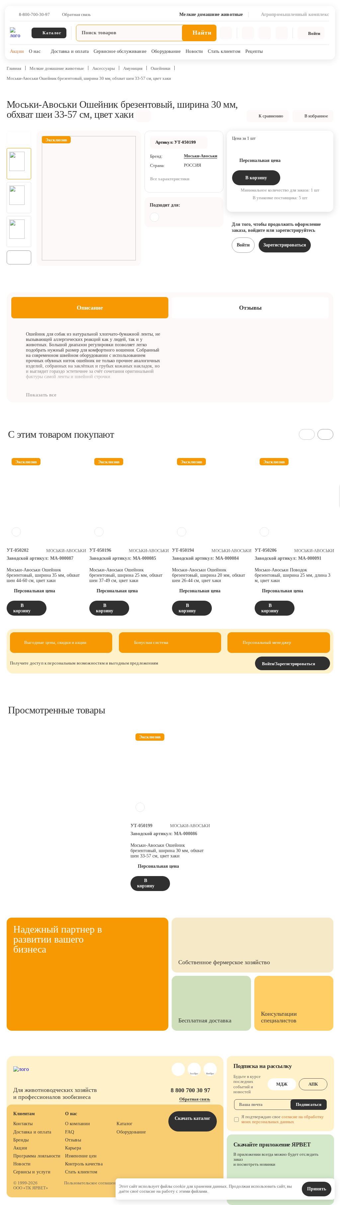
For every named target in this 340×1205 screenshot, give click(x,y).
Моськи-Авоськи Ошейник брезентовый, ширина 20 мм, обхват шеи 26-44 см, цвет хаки (208, 575)
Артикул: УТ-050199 (175, 142)
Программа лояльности (37, 1155)
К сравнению (271, 115)
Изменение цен (81, 1155)
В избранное (316, 115)
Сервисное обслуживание (120, 51)
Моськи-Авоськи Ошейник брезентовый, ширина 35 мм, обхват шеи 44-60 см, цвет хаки (43, 575)
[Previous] (19, 138)
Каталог (124, 1123)
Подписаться (308, 1104)
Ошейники (160, 68)
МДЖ (282, 1084)
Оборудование (166, 51)
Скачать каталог (192, 1118)
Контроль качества (84, 1163)
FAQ (69, 1132)
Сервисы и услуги (31, 1171)
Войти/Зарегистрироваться (288, 663)
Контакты (23, 1123)
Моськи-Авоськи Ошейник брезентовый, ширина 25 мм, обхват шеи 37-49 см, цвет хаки (125, 575)
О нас (35, 51)
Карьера (73, 1147)
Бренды (21, 1139)
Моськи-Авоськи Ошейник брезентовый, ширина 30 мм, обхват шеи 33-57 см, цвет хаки (167, 850)
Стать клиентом (224, 51)
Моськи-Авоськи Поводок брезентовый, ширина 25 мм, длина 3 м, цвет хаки (292, 575)
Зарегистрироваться (284, 244)
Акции (17, 51)
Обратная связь (76, 14)
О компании (77, 1123)
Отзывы (73, 1139)
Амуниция (132, 68)
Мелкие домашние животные (57, 68)
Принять (316, 1188)
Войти (243, 244)
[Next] (19, 257)
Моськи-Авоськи (200, 155)
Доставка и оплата (70, 51)
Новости (194, 51)
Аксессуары (103, 68)
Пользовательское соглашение (92, 1183)
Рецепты (254, 51)
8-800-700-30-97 (34, 14)
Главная (14, 68)
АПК (313, 1084)
